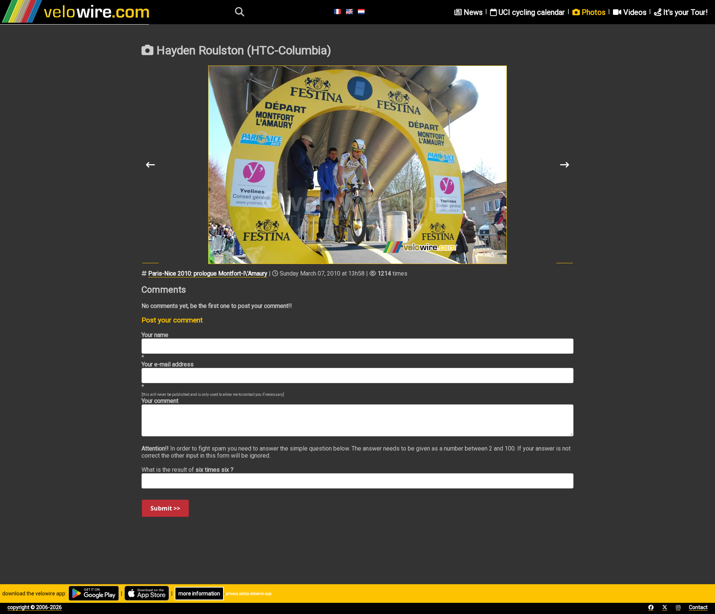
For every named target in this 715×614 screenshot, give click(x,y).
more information (199, 593)
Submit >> (165, 508)
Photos (593, 12)
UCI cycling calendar (531, 12)
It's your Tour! (684, 12)
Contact (698, 607)
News (472, 12)
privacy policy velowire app (248, 594)
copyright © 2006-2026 (34, 607)
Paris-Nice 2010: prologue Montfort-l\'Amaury (207, 273)
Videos (634, 12)
